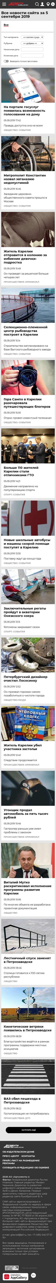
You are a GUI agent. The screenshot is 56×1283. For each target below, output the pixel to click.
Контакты (28, 1156)
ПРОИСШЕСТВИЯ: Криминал (21, 282)
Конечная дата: (11, 55)
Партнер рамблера (29, 1268)
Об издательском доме (18, 1151)
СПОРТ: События (14, 494)
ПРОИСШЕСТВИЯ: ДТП (17, 1118)
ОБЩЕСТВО (10, 913)
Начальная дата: (12, 49)
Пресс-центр (10, 1156)
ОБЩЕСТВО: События (17, 130)
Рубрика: (8, 43)
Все (6, 24)
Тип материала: (11, 37)
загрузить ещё (29, 1130)
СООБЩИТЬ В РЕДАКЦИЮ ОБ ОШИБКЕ (25, 1167)
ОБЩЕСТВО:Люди (15, 700)
